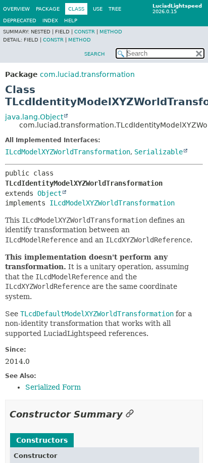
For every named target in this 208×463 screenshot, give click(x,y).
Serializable (158, 152)
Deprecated (19, 20)
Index (50, 20)
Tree (115, 9)
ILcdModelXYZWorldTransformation (67, 152)
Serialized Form (53, 387)
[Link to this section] (130, 414)
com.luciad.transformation (87, 74)
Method (110, 31)
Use (97, 9)
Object (49, 193)
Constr (84, 31)
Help (70, 20)
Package (48, 9)
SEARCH (94, 54)
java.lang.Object (34, 117)
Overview (16, 9)
